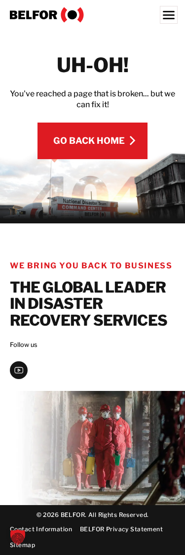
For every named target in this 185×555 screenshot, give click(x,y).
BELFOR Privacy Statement (121, 529)
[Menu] (169, 15)
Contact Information (41, 529)
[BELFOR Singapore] (92, 15)
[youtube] (19, 370)
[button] (18, 537)
